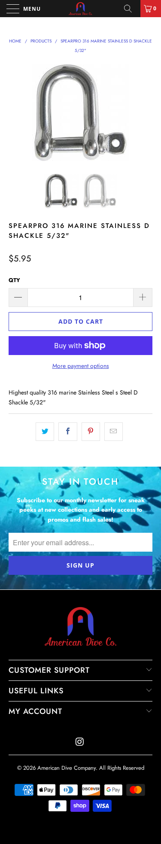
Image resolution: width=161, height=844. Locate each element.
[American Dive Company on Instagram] (80, 742)
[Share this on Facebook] (67, 431)
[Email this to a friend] (113, 431)
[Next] (144, 112)
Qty (14, 280)
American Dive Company (66, 768)
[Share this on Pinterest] (91, 431)
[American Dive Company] (80, 8)
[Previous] (16, 112)
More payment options (80, 365)
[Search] (131, 8)
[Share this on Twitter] (45, 431)
